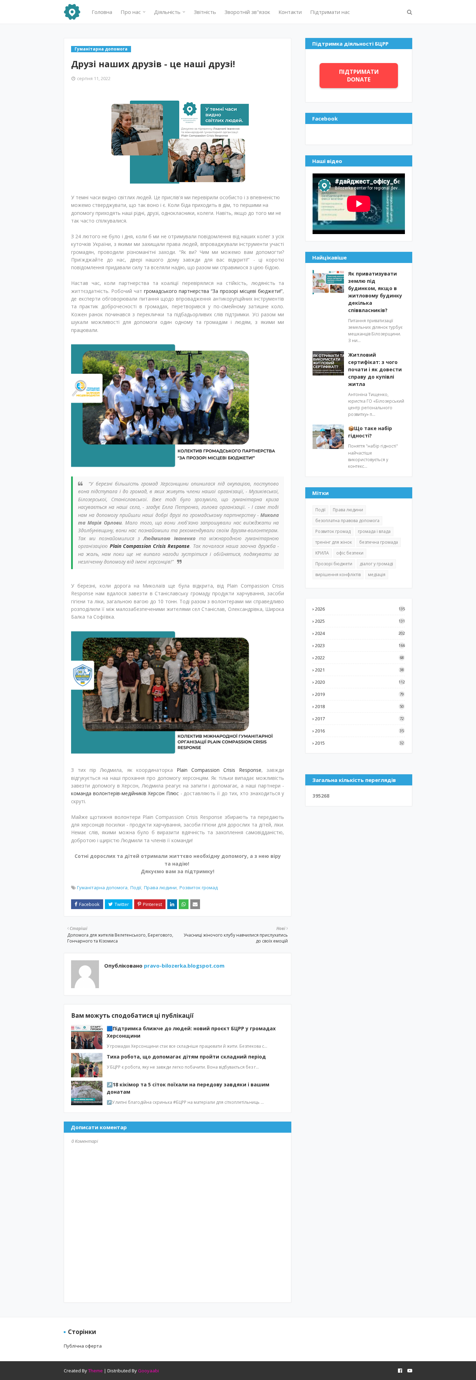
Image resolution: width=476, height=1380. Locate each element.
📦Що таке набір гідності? (370, 432)
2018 (359, 706)
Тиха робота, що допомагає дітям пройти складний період (186, 1056)
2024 (360, 633)
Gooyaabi (148, 1370)
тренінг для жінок (333, 542)
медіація (376, 574)
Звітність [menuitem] (205, 11)
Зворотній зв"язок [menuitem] (247, 11)
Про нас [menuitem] (131, 11)
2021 (359, 670)
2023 (360, 645)
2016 (359, 731)
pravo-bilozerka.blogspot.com (183, 965)
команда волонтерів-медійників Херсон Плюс (125, 793)
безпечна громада (378, 542)
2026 (360, 609)
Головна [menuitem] (102, 11)
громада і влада (374, 531)
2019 (359, 694)
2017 (359, 718)
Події (135, 887)
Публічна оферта (83, 1346)
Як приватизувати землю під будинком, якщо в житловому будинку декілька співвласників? (375, 291)
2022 (359, 657)
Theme (95, 1370)
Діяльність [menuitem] (167, 11)
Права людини (160, 887)
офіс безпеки (349, 553)
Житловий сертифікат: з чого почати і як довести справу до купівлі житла (375, 369)
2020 (360, 682)
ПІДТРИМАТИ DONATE (359, 75)
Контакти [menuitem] (290, 11)
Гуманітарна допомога (102, 887)
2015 (359, 743)
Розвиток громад (198, 887)
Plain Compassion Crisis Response (150, 546)
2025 (360, 621)
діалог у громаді (376, 564)
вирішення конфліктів (338, 574)
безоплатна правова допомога (347, 521)
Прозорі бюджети (333, 564)
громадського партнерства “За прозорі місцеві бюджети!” (213, 291)
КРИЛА (322, 553)
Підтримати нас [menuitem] (330, 11)
